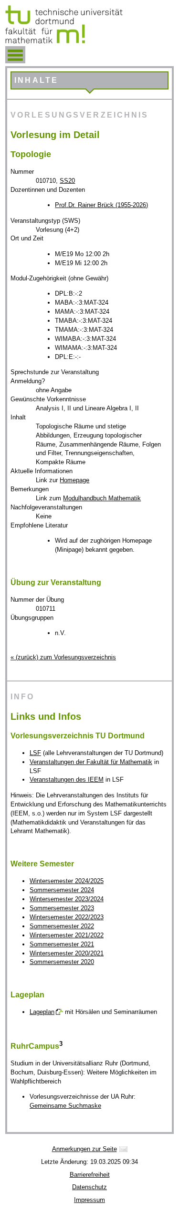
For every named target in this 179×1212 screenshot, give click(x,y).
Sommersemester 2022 (62, 926)
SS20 (67, 180)
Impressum (89, 1199)
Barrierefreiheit (90, 1174)
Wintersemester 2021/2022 (67, 935)
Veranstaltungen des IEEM (67, 779)
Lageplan (42, 1011)
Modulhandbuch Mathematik (102, 498)
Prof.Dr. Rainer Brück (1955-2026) (101, 205)
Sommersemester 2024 (62, 890)
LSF (35, 752)
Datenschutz (89, 1187)
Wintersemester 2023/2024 (67, 899)
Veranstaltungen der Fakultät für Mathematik (91, 761)
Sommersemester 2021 (62, 944)
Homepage (74, 480)
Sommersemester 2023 (62, 908)
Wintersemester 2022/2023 (67, 917)
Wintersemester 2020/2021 (67, 953)
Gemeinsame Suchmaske (65, 1105)
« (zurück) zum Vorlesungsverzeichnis (63, 657)
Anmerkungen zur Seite (84, 1148)
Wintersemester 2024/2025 (67, 880)
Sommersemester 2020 (62, 961)
